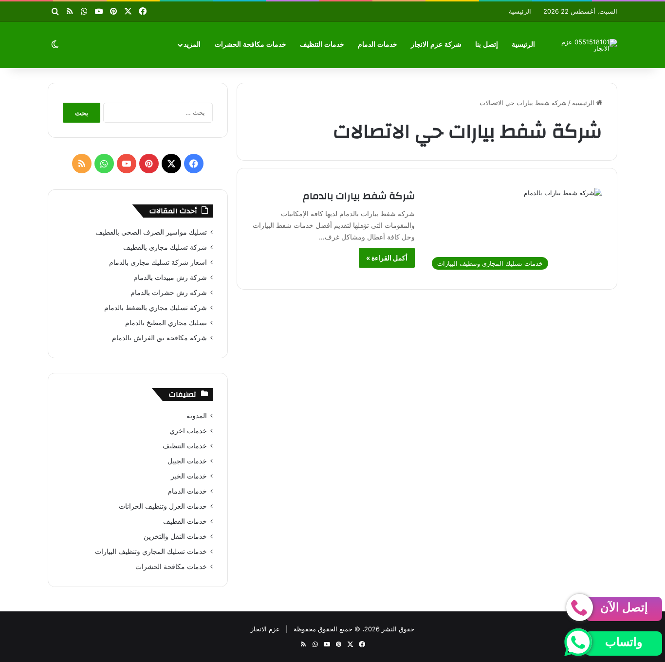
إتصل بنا (486, 44)
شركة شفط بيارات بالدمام (359, 196)
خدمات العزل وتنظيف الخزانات (163, 506)
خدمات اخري (188, 431)
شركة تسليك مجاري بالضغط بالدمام (155, 308)
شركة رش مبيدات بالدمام (170, 277)
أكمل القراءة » (386, 258)
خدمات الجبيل (187, 461)
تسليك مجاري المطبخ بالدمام (166, 323)
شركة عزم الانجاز (436, 44)
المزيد (192, 44)
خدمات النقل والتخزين (175, 536)
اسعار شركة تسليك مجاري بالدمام (158, 262)
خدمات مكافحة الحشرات (250, 44)
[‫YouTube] (126, 163)
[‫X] (171, 163)
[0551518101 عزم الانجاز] (588, 45)
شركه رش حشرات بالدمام (168, 292)
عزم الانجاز (265, 629)
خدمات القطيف (185, 521)
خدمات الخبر (189, 476)
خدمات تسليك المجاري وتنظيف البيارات (151, 551)
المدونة (196, 416)
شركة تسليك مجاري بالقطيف (165, 247)
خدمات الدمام (377, 44)
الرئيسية (520, 11)
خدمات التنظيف (322, 44)
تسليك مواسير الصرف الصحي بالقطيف (151, 232)
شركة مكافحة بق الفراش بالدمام (159, 338)
